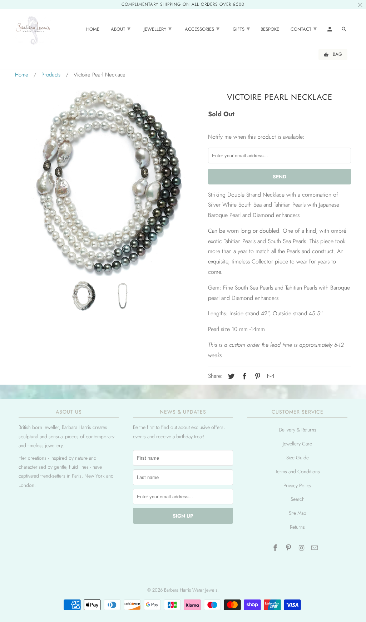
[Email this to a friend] (269, 376)
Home (92, 29)
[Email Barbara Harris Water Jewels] (315, 548)
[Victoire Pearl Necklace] (108, 183)
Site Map (297, 513)
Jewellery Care (297, 443)
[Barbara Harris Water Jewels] (33, 30)
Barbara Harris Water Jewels (190, 590)
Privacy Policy (297, 485)
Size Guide (297, 457)
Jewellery (158, 28)
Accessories (202, 28)
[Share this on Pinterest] (256, 376)
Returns (297, 526)
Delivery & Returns (297, 429)
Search (298, 499)
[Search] (344, 30)
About (120, 28)
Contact (304, 28)
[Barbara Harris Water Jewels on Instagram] (302, 548)
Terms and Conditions (297, 471)
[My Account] (330, 30)
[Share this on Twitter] (230, 376)
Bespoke (270, 29)
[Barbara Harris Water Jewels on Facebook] (276, 548)
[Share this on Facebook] (243, 376)
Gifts (241, 28)
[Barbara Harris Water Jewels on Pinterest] (289, 548)
